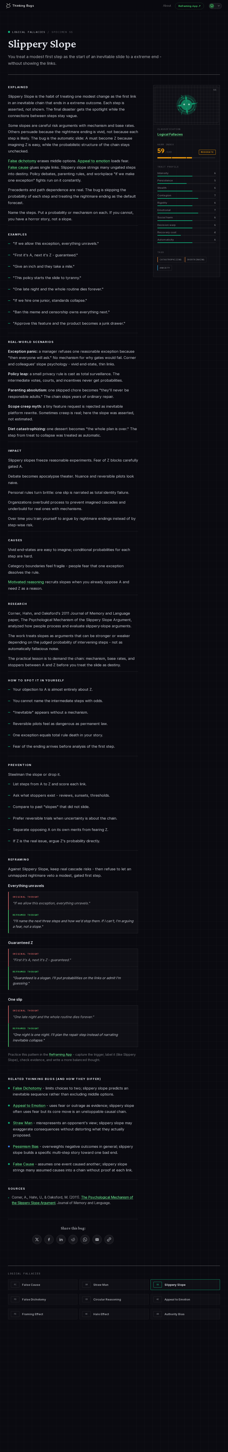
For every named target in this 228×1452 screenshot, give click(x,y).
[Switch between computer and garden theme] (215, 6)
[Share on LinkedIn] (61, 1239)
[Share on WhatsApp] (85, 1239)
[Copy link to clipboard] (109, 1239)
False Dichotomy (27, 1088)
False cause (18, 167)
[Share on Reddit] (73, 1239)
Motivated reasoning (26, 582)
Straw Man (22, 1123)
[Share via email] (97, 1239)
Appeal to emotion (93, 161)
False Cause (23, 1164)
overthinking (195, 259)
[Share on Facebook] (49, 1239)
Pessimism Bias (26, 1146)
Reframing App (189, 6)
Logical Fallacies (28, 32)
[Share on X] (37, 1239)
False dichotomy (22, 161)
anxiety (165, 267)
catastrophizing (170, 259)
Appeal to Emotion (29, 1105)
